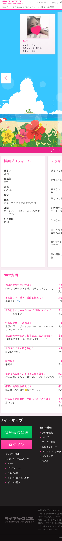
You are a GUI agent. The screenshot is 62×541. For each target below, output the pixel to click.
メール (10, 463)
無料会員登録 (16, 432)
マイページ (42, 2)
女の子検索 (47, 432)
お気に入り (12, 473)
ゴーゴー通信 (48, 442)
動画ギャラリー (49, 446)
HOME (29, 2)
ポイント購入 (13, 482)
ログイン (17, 445)
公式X (45, 461)
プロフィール (13, 468)
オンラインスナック (51, 451)
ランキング (47, 456)
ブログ (45, 437)
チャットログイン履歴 (18, 478)
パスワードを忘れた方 (18, 459)
